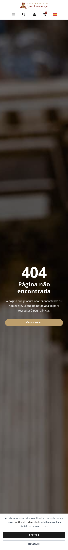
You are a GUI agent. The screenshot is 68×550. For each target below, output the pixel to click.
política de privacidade (27, 522)
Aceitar (34, 535)
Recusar (34, 543)
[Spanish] (55, 14)
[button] (13, 14)
